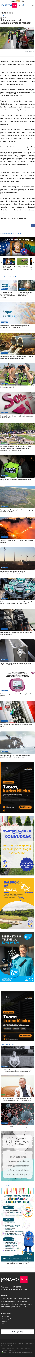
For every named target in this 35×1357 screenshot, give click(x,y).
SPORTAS (20, 1298)
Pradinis (3, 1348)
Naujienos (10, 1348)
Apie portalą (5, 1316)
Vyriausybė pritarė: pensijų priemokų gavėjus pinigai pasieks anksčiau (7, 294)
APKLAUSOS (27, 1298)
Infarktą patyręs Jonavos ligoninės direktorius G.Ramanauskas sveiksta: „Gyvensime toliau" (17, 1099)
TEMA (10, 1304)
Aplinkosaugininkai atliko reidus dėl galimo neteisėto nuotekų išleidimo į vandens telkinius (17, 357)
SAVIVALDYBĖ (12, 1298)
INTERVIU (16, 1304)
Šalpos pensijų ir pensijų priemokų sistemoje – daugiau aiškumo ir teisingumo (15, 326)
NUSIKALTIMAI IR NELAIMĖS (8, 1301)
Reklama (4, 1321)
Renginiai (27, 1348)
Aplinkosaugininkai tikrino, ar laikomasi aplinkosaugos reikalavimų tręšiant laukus (13, 572)
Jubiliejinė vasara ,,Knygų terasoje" (17, 1263)
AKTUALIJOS (4, 1298)
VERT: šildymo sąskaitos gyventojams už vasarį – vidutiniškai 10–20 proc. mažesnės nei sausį (16, 664)
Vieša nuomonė (19, 1348)
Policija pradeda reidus (7, 387)
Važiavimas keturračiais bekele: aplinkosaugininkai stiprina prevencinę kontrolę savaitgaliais (16, 602)
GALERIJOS (25, 1306)
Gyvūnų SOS (12, 1350)
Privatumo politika (7, 1319)
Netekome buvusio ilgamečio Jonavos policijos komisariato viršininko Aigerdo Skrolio (17, 1070)
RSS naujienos (6, 1324)
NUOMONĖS (23, 1304)
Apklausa (4, 1350)
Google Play (18, 1332)
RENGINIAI (29, 1304)
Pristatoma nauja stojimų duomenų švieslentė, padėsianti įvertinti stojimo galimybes (15, 756)
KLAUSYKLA (4, 1304)
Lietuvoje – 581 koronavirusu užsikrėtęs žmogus (17, 1127)
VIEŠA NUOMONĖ (16, 1306)
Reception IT (11, 1346)
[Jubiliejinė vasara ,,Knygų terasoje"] (15, 1224)
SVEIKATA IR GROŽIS (22, 1301)
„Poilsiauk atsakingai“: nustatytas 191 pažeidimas (25, 294)
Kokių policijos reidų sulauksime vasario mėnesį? (15, 21)
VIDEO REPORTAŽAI (6, 1306)
